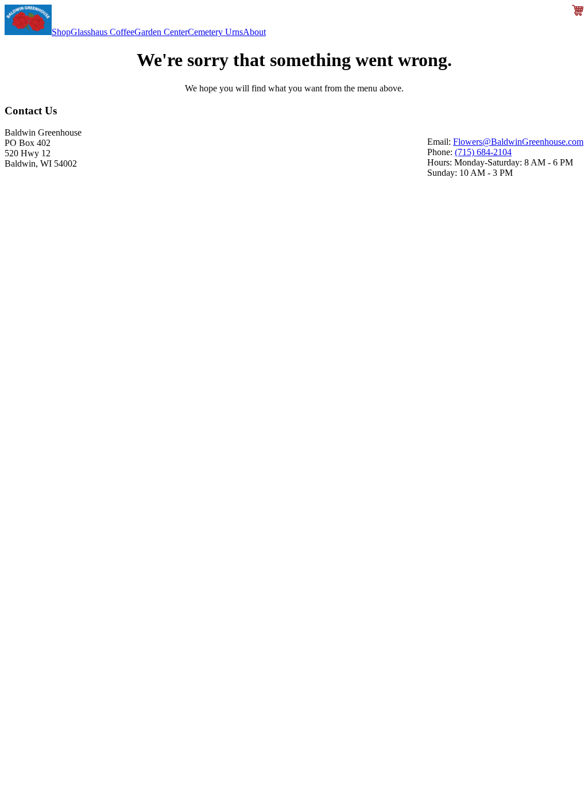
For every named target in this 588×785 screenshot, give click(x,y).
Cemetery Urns (215, 32)
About (254, 32)
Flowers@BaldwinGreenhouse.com (518, 142)
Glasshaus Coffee (102, 32)
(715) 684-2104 (483, 152)
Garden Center (161, 32)
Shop (61, 32)
